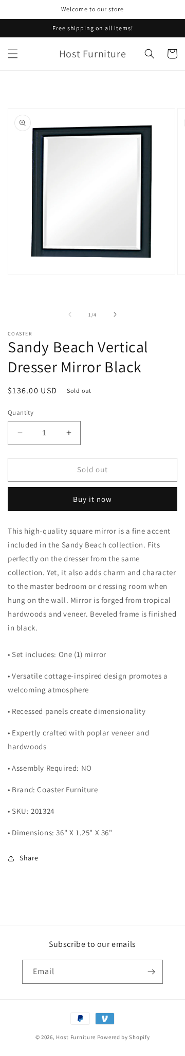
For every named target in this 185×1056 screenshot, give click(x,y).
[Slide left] (70, 314)
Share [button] (29, 857)
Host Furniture (76, 1037)
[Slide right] (115, 314)
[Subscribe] (151, 972)
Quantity (20, 412)
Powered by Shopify (123, 1037)
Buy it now (92, 499)
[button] (13, 54)
